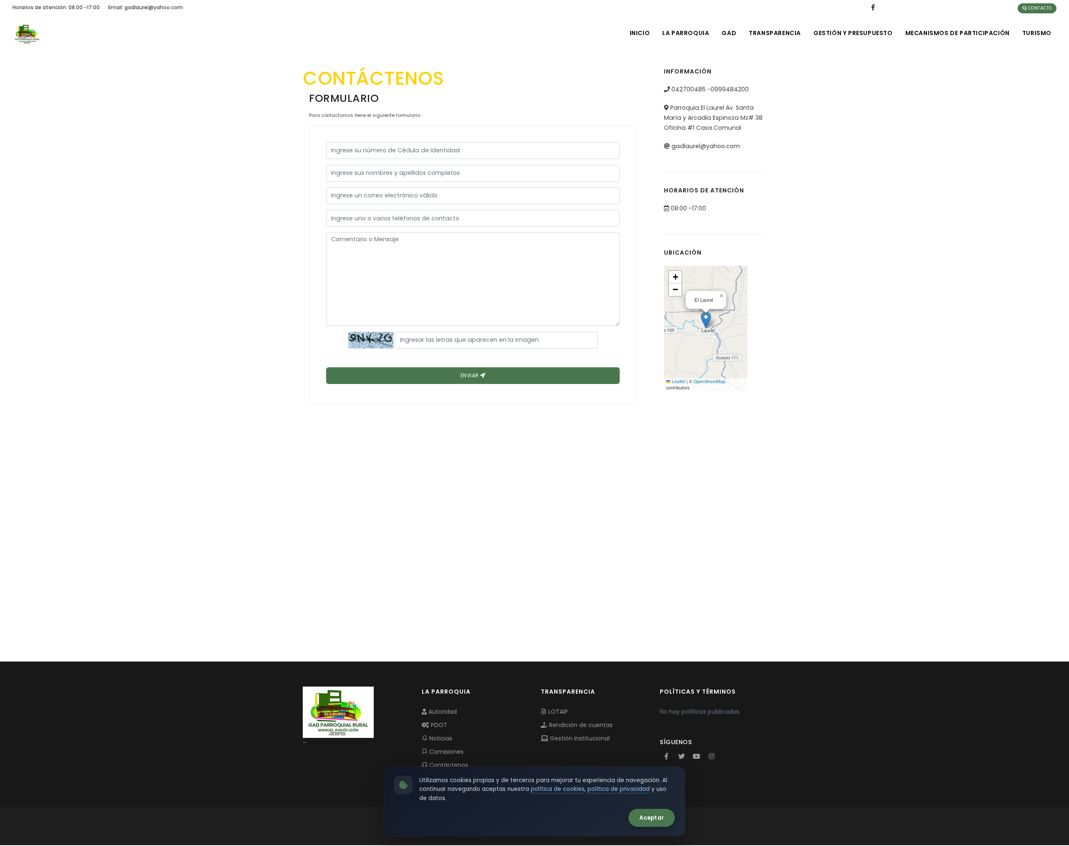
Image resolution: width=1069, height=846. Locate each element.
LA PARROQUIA (685, 33)
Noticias (440, 738)
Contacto (1039, 8)
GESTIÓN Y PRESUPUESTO (853, 33)
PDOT (438, 725)
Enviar (471, 375)
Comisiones (446, 752)
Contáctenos (448, 765)
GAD (729, 33)
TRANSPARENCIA (775, 33)
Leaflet (678, 381)
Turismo (1036, 33)
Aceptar (651, 818)
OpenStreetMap (709, 381)
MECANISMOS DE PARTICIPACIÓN (957, 33)
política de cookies (558, 789)
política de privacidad (619, 789)
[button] (706, 319)
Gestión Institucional (579, 738)
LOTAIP (557, 711)
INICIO (640, 33)
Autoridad (442, 711)
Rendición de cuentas (580, 725)
